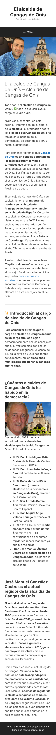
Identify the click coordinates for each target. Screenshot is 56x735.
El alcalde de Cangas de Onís (28, 11)
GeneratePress (35, 729)
